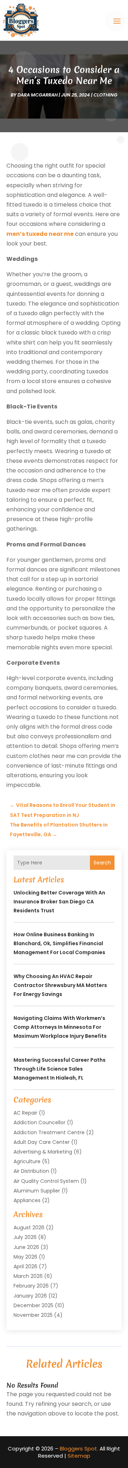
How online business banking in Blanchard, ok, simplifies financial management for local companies (59, 943)
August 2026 (29, 1227)
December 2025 (33, 1305)
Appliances (27, 1200)
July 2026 (25, 1237)
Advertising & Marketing (43, 1151)
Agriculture (27, 1161)
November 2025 (33, 1315)
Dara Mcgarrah (37, 94)
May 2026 (25, 1256)
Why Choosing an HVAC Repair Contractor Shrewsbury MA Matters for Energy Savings (60, 985)
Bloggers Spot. (79, 1448)
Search (102, 862)
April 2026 (25, 1266)
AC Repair (25, 1112)
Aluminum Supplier (37, 1190)
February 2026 (31, 1285)
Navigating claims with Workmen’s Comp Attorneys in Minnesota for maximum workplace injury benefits (60, 1027)
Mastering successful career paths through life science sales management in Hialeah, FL (60, 1068)
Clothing (105, 94)
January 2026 (30, 1295)
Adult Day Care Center (42, 1142)
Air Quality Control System (46, 1181)
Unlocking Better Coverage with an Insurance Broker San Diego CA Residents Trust (59, 901)
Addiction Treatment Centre (49, 1132)
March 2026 (28, 1276)
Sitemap (79, 1455)
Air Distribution (31, 1171)
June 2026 (26, 1247)
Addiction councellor (39, 1122)
